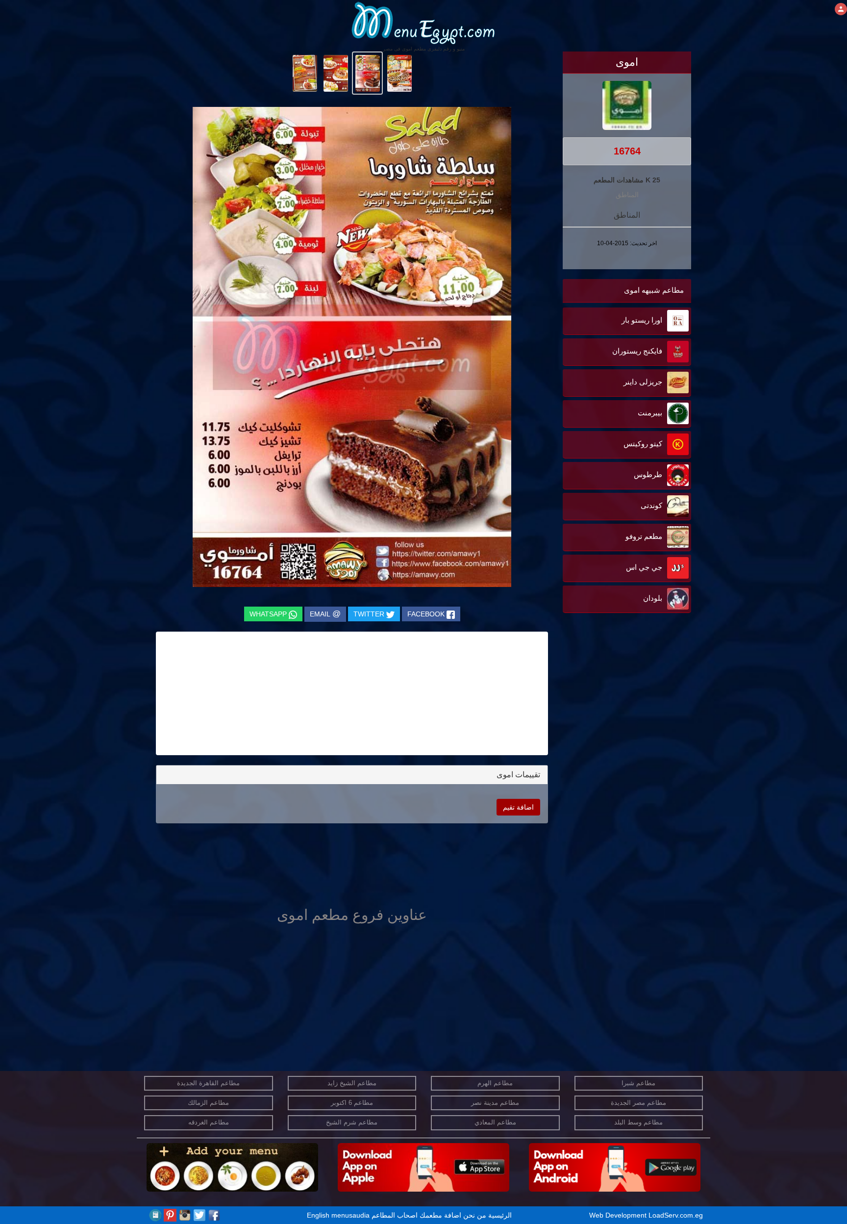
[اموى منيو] (399, 72)
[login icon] (841, 9)
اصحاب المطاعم (395, 1215)
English (318, 1215)
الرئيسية (500, 1215)
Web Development (618, 1215)
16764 (627, 151)
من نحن (474, 1215)
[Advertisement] (630, 714)
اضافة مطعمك (440, 1215)
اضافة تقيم (518, 807)
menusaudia (350, 1215)
